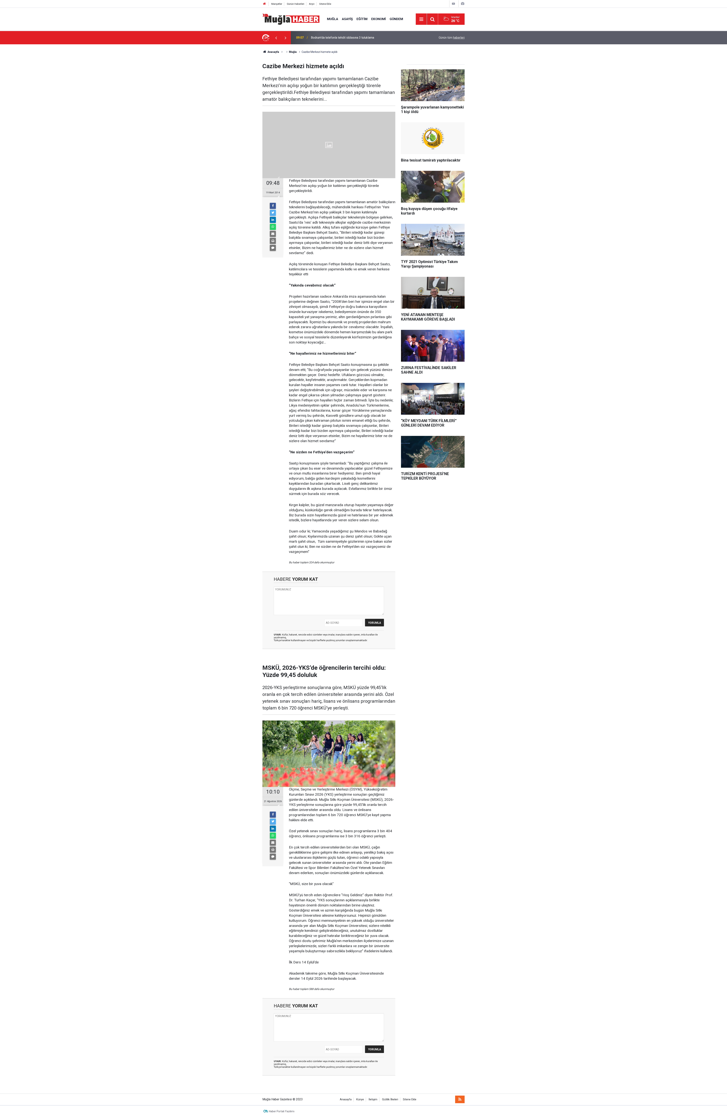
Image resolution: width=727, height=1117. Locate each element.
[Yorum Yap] (273, 248)
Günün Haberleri (295, 3)
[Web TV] (453, 3)
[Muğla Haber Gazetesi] (290, 19)
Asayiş (347, 19)
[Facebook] (273, 206)
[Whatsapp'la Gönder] (273, 227)
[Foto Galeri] (462, 3)
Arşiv (311, 3)
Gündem (396, 19)
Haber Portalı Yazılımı (281, 1111)
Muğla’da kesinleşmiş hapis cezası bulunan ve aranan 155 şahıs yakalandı (359, 37)
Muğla (332, 19)
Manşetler (276, 3)
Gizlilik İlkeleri (390, 1099)
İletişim (373, 1099)
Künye (360, 1099)
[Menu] (421, 19)
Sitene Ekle (325, 3)
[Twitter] (273, 213)
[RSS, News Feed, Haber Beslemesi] (460, 1099)
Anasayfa (346, 1099)
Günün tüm (452, 37)
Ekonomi (378, 19)
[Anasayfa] (264, 3)
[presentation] (276, 37)
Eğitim (361, 19)
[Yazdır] (273, 241)
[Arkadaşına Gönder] (273, 234)
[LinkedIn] (273, 220)
